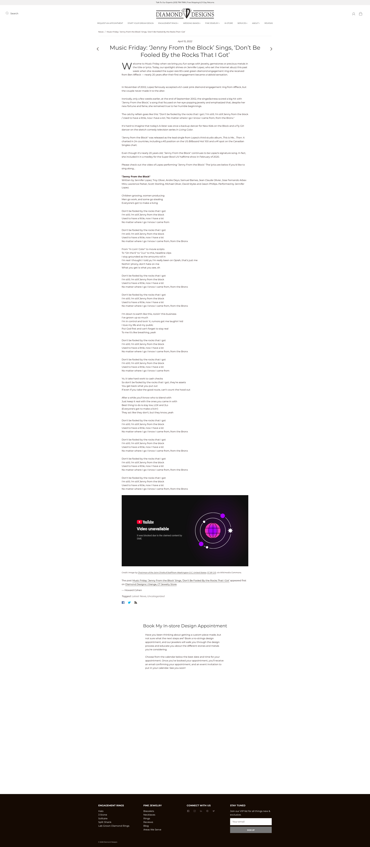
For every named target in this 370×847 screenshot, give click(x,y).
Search (14, 13)
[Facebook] (123, 602)
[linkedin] (201, 811)
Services (241, 23)
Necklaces (149, 814)
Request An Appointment (110, 23)
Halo (100, 811)
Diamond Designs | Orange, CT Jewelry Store (151, 584)
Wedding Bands (191, 23)
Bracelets (148, 811)
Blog (146, 825)
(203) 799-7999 (179, 2)
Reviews (268, 23)
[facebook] (188, 811)
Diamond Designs (110, 842)
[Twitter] (129, 602)
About (255, 23)
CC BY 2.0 (211, 572)
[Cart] (360, 13)
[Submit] (9, 13)
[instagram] (194, 811)
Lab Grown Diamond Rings (113, 825)
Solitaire (103, 818)
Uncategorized (156, 596)
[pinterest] (207, 811)
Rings (146, 818)
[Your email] (251, 821)
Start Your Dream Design (141, 23)
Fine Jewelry (212, 23)
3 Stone (102, 814)
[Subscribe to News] (136, 602)
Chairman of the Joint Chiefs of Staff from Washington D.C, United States (172, 572)
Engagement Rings (167, 23)
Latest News (139, 596)
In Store (228, 23)
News (100, 32)
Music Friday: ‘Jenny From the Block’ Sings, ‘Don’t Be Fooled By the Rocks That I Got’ (181, 580)
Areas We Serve (152, 829)
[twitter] (213, 811)
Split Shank (104, 822)
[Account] (353, 13)
